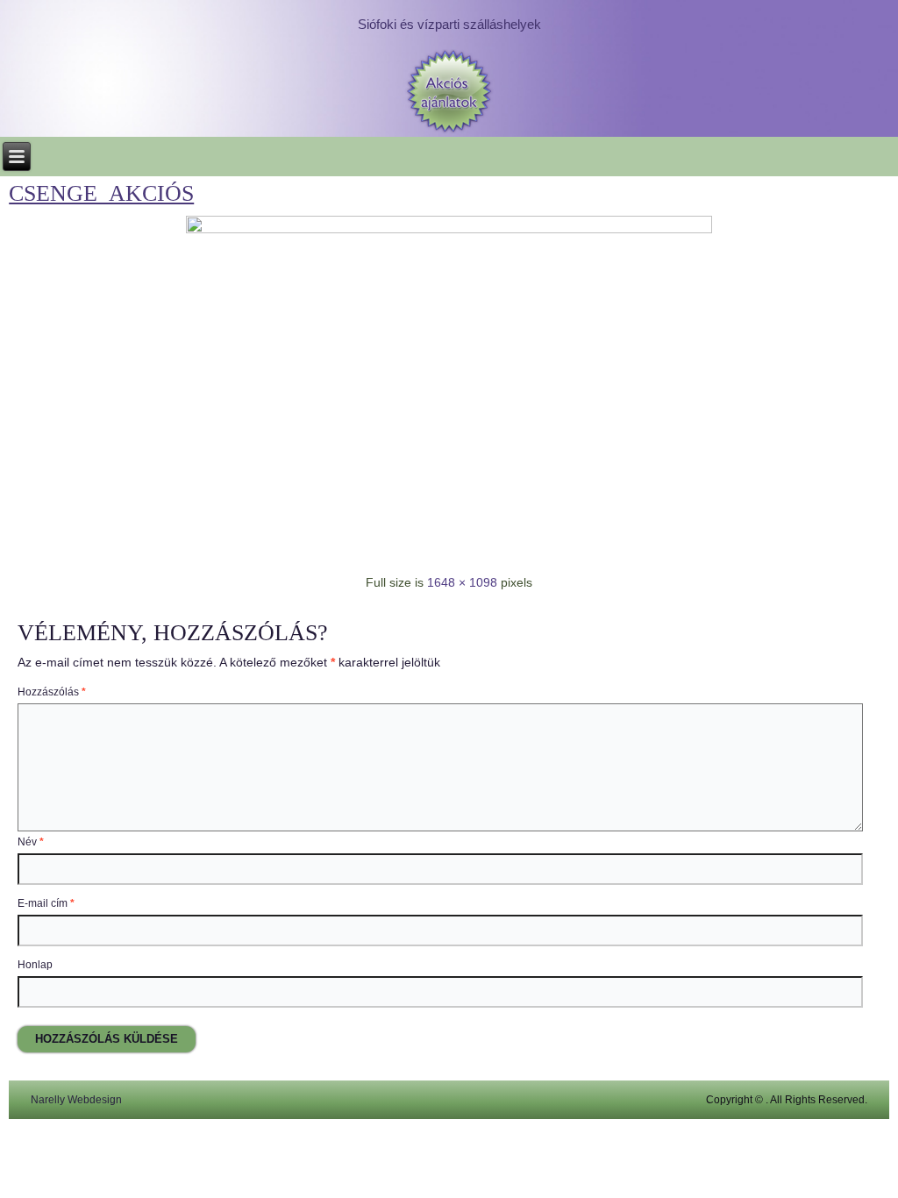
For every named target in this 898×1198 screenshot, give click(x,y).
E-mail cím (46, 903)
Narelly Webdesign (76, 1100)
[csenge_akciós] (449, 229)
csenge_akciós (101, 193)
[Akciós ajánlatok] (449, 93)
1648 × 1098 (462, 582)
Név (31, 842)
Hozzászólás (52, 692)
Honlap (35, 965)
